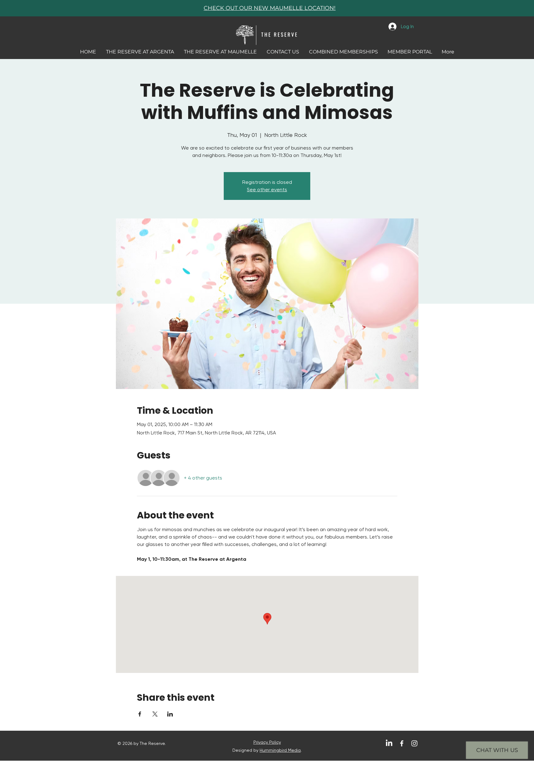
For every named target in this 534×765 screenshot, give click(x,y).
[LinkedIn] (389, 743)
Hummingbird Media (280, 750)
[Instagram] (414, 743)
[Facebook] (402, 743)
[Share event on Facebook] (140, 714)
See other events (267, 189)
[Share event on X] (155, 714)
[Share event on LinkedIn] (170, 714)
